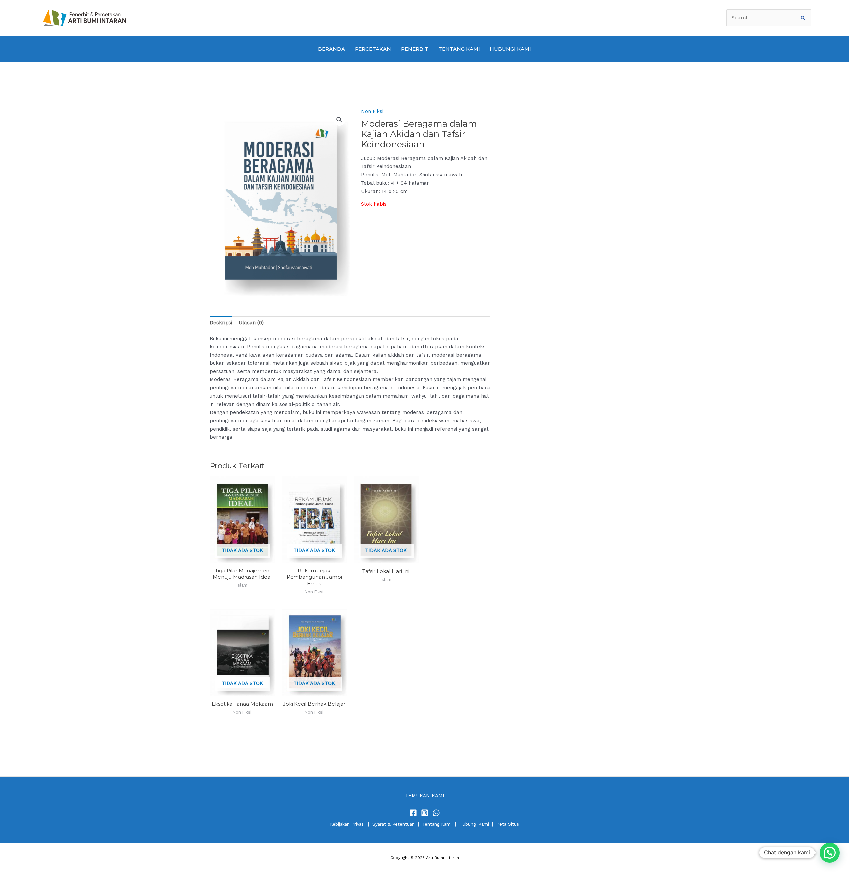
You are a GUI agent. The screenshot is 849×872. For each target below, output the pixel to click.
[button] (339, 120)
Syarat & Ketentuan (393, 824)
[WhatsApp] (436, 813)
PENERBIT (414, 49)
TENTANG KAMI (459, 49)
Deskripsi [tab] (221, 323)
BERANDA (331, 49)
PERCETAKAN (373, 49)
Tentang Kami (437, 824)
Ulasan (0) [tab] (251, 323)
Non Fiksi (372, 111)
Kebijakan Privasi (347, 824)
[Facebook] (413, 813)
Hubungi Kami (474, 824)
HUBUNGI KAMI (510, 49)
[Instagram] (424, 813)
